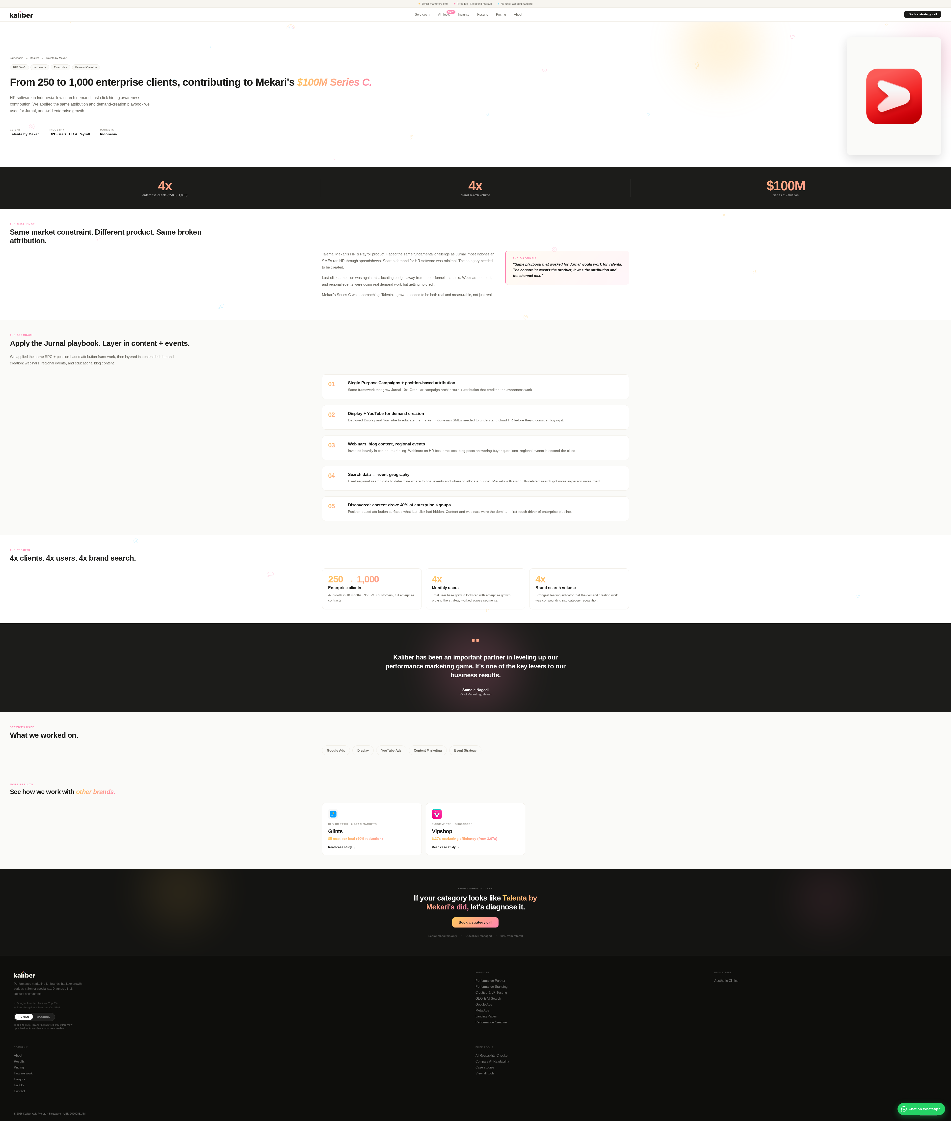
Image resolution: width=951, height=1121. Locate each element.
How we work (23, 1073)
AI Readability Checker (492, 1055)
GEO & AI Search (488, 998)
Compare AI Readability (492, 1061)
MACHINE (43, 1016)
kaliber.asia (16, 57)
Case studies (485, 1067)
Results (482, 14)
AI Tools (444, 14)
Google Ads (484, 1004)
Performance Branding (491, 986)
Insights (463, 14)
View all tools (485, 1073)
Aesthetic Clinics (726, 981)
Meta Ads (482, 1010)
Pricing (501, 14)
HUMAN (24, 1016)
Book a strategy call (922, 14)
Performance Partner (490, 981)
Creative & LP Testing (491, 992)
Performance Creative (491, 1022)
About (518, 14)
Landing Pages (486, 1016)
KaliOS (19, 1085)
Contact (19, 1091)
